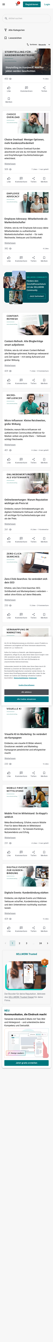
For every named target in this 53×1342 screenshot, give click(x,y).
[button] (6, 18)
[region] (26, 671)
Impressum (33, 678)
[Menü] (3, 4)
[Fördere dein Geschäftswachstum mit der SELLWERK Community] (26, 287)
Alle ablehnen (26, 692)
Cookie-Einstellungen (26, 685)
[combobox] (45, 44)
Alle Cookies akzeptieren (26, 699)
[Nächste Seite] (47, 943)
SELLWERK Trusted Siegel (21, 997)
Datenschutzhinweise (21, 678)
